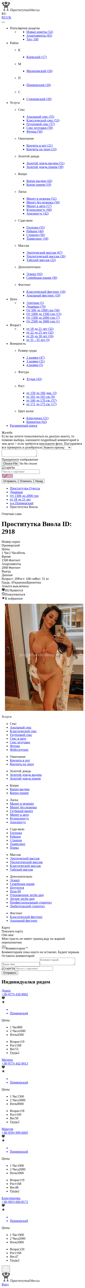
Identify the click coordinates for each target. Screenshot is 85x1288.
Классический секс (42, 120)
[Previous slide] (9, 658)
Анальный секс (40, 116)
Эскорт (34, 274)
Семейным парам (41, 277)
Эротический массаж (44, 252)
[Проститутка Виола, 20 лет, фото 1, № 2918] (42, 657)
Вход (5, 1284)
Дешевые (36, 306)
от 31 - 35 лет (38, 340)
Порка (14, 847)
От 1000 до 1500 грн (43, 314)
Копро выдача (39, 181)
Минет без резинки (43, 202)
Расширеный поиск (23, 425)
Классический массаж (25, 866)
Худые (34, 379)
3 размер (35, 361)
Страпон (35, 235)
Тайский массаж (41, 260)
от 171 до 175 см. (41, 404)
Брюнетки (36, 422)
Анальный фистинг (43, 295)
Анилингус (37, 213)
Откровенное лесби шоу (27, 895)
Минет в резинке (41, 198)
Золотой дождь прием (44, 167)
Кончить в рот (39, 145)
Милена (7, 1059)
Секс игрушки (39, 128)
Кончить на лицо (41, 149)
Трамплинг (37, 238)
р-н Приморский (21, 503)
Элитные (35, 303)
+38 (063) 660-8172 (15, 1202)
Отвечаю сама (11, 514)
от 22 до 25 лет (39, 332)
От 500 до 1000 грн (43, 310)
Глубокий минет (21, 811)
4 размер (34, 365)
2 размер (35, 357)
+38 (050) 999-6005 (15, 1132)
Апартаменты (39, 35)
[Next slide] (76, 658)
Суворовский (39, 99)
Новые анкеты (39, 32)
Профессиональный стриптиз (31, 902)
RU (4, 17)
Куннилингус (39, 209)
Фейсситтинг (19, 749)
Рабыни (35, 231)
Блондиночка (11, 1198)
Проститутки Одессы (25, 488)
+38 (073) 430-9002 (15, 994)
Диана (6, 990)
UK (8, 17)
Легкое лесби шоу (22, 898)
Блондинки (37, 418)
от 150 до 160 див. (41, 393)
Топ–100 (32, 39)
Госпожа (35, 227)
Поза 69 (15, 891)
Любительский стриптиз (27, 906)
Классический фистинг (45, 291)
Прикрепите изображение (20, 459)
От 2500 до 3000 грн (43, 321)
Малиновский (39, 71)
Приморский (38, 85)
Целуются (17, 887)
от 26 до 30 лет (39, 336)
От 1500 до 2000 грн (43, 317)
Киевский (36, 57)
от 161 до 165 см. (40, 396)
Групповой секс (40, 124)
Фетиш (34, 131)
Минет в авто (39, 206)
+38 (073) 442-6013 (15, 1063)
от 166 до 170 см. (41, 400)
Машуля (7, 1129)
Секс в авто (18, 738)
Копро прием (38, 184)
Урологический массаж (45, 256)
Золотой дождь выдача (45, 163)
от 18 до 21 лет (39, 328)
